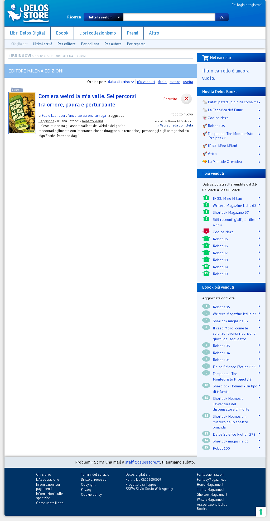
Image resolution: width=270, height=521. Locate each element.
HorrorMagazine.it (210, 484)
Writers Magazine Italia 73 (234, 313)
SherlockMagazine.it (212, 494)
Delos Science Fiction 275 (234, 366)
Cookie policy (91, 494)
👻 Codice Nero (215, 118)
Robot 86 (220, 246)
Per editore (66, 44)
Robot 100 (221, 448)
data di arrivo (119, 81)
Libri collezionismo (97, 33)
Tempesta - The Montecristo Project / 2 (232, 376)
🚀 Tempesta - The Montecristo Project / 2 (227, 136)
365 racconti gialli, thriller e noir (234, 222)
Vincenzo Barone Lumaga (87, 115)
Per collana (90, 44)
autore (175, 81)
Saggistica (46, 121)
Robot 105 (221, 307)
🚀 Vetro (209, 154)
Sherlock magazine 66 (231, 441)
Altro (154, 33)
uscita (188, 81)
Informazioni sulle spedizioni (49, 495)
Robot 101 (221, 359)
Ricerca (74, 17)
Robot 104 (221, 352)
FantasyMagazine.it (211, 479)
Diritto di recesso (94, 479)
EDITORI (40, 56)
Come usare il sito (50, 503)
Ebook (62, 33)
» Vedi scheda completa (175, 125)
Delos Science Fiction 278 (234, 434)
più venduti (146, 81)
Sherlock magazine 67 (231, 321)
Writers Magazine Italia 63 (234, 205)
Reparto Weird (92, 121)
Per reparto (136, 44)
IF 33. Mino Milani (227, 198)
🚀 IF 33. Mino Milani (219, 146)
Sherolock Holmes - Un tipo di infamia (235, 389)
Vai (222, 17)
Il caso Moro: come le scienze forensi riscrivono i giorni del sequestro (235, 333)
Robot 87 (220, 253)
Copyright (88, 484)
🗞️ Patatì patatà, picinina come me (230, 102)
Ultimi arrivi (42, 44)
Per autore (113, 44)
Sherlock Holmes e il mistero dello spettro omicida (230, 422)
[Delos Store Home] (30, 13)
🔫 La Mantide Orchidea (222, 161)
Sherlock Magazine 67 (231, 212)
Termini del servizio (95, 474)
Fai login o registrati (247, 5)
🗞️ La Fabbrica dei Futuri (223, 110)
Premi (132, 33)
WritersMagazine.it (210, 499)
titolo (162, 81)
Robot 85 (220, 239)
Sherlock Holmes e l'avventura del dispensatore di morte (231, 404)
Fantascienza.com (210, 474)
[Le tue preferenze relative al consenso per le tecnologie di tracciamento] (261, 512)
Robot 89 (220, 267)
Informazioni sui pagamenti (48, 486)
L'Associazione (47, 479)
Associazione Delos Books (212, 506)
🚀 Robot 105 (213, 126)
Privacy (86, 489)
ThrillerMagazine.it (210, 489)
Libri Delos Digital (27, 33)
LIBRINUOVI (19, 56)
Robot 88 (220, 259)
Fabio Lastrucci (53, 115)
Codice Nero (223, 232)
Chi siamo (43, 474)
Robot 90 (220, 273)
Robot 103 (221, 345)
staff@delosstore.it (142, 462)
